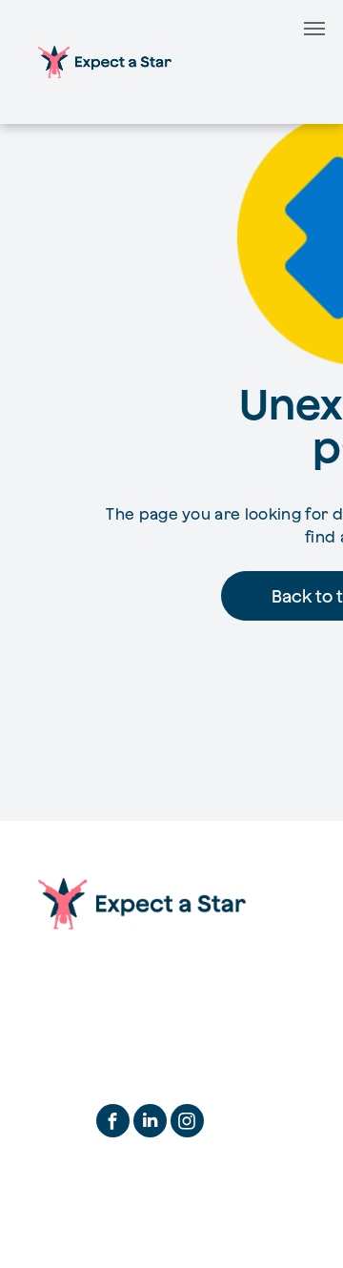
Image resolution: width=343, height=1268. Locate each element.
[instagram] (187, 1123)
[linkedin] (150, 1123)
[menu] (314, 29)
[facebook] (113, 1123)
